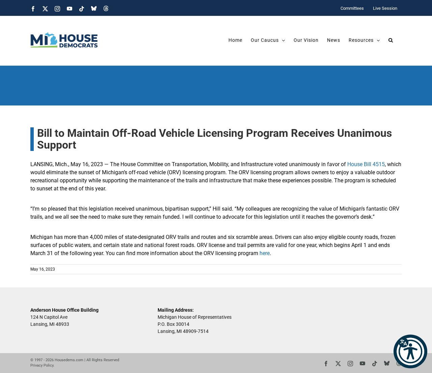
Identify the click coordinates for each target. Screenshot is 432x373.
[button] (410, 351)
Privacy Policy (41, 365)
